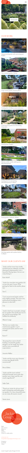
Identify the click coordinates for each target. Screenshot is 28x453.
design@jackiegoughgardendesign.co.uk (10, 438)
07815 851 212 (4, 437)
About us (3, 429)
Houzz (2, 444)
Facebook (3, 442)
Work (2, 426)
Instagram (3, 441)
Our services (4, 427)
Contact (3, 432)
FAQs (2, 430)
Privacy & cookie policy (7, 433)
